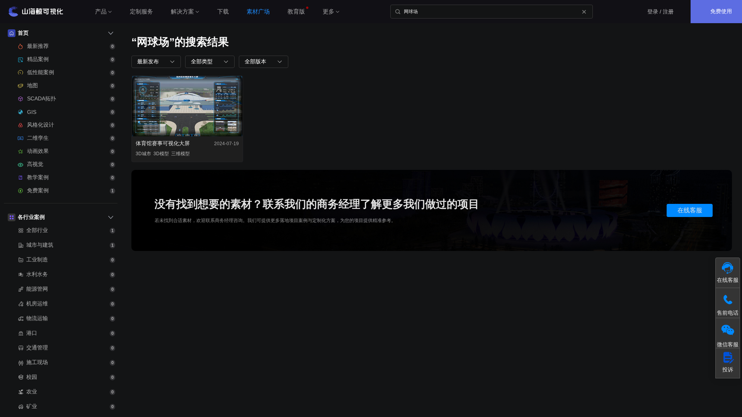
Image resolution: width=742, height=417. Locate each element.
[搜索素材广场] (397, 11)
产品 (101, 11)
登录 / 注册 (660, 11)
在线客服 (689, 210)
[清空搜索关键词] (584, 11)
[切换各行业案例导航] (110, 217)
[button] (156, 62)
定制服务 (141, 11)
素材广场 (258, 11)
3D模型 (161, 153)
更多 (328, 11)
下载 (223, 11)
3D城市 (143, 153)
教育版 (296, 11)
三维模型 (180, 153)
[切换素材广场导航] (110, 33)
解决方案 (182, 11)
